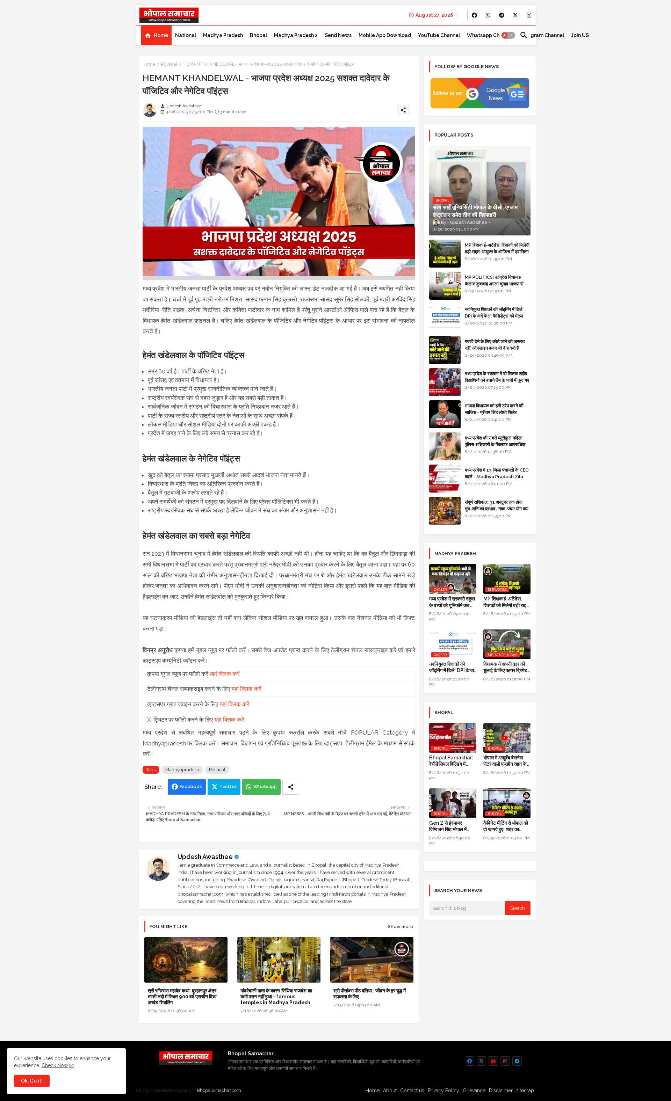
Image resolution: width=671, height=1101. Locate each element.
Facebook (191, 786)
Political (169, 64)
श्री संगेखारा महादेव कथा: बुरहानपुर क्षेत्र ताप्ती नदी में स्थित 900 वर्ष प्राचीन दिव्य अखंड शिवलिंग (182, 996)
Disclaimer (501, 1090)
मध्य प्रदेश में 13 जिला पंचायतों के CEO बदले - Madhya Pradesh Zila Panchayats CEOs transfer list (497, 479)
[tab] (156, 35)
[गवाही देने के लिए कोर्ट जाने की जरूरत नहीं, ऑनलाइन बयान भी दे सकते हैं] (445, 350)
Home (161, 35)
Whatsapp (265, 786)
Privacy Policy (443, 1090)
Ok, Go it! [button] (32, 1081)
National (185, 35)
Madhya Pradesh (223, 35)
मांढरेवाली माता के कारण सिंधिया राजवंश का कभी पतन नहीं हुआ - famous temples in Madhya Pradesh (276, 996)
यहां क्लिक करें (224, 673)
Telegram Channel (542, 35)
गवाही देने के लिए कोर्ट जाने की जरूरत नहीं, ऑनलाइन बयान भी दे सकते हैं (495, 344)
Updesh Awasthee (205, 856)
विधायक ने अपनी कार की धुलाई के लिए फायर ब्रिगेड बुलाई (505, 667)
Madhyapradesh (182, 769)
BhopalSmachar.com (219, 1090)
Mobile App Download (385, 35)
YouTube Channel (439, 35)
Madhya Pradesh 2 (296, 35)
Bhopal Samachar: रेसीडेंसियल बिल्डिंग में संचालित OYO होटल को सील (451, 761)
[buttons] (474, 15)
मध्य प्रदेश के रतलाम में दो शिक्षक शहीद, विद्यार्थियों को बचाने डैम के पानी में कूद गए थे (497, 380)
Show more (400, 926)
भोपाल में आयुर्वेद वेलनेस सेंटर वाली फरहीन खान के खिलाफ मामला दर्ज (504, 761)
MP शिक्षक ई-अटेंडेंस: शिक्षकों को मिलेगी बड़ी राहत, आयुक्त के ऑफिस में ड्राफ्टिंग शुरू (497, 251)
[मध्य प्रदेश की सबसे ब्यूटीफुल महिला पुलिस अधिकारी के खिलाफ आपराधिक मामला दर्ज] (445, 446)
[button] (508, 35)
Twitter (228, 786)
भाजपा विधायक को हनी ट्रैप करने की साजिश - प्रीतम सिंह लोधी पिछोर (494, 409)
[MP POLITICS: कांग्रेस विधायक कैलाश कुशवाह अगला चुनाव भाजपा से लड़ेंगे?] (445, 286)
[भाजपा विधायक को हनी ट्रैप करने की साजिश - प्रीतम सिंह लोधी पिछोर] (445, 414)
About (390, 1090)
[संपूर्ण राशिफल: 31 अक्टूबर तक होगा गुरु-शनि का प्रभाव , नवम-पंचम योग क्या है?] (445, 511)
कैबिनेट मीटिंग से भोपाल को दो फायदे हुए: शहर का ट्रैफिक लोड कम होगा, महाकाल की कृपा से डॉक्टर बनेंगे (505, 826)
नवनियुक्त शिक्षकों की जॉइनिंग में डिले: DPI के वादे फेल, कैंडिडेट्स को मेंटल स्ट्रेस (494, 316)
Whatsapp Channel (490, 35)
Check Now (55, 1065)
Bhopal (258, 35)
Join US (580, 35)
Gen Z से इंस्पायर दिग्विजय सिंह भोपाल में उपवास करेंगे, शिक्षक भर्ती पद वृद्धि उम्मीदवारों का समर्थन (450, 826)
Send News (338, 35)
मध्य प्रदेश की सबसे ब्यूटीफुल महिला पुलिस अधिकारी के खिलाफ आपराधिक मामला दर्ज (495, 444)
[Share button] (290, 787)
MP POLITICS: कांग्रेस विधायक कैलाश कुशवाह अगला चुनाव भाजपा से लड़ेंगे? (494, 283)
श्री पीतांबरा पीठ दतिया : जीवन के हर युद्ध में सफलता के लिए (369, 993)
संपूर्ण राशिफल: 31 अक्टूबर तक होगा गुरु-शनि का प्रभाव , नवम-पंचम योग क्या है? (496, 508)
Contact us (412, 1090)
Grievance (474, 1090)
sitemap (525, 1090)
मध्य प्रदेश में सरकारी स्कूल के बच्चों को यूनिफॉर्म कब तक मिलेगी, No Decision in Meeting (452, 602)
